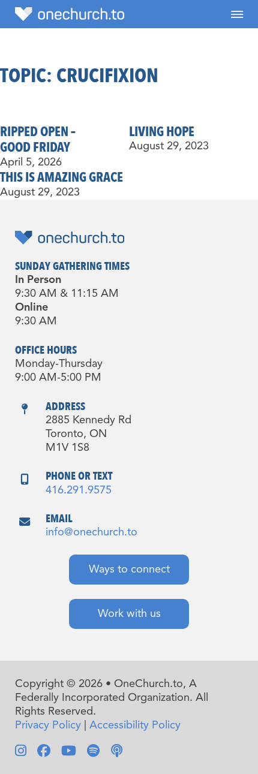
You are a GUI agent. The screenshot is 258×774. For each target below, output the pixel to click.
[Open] (237, 14)
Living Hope (161, 132)
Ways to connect (129, 569)
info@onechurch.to (91, 532)
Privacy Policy (48, 725)
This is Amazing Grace (61, 177)
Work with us (129, 614)
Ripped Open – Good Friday (38, 140)
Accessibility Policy (135, 725)
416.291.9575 (79, 490)
